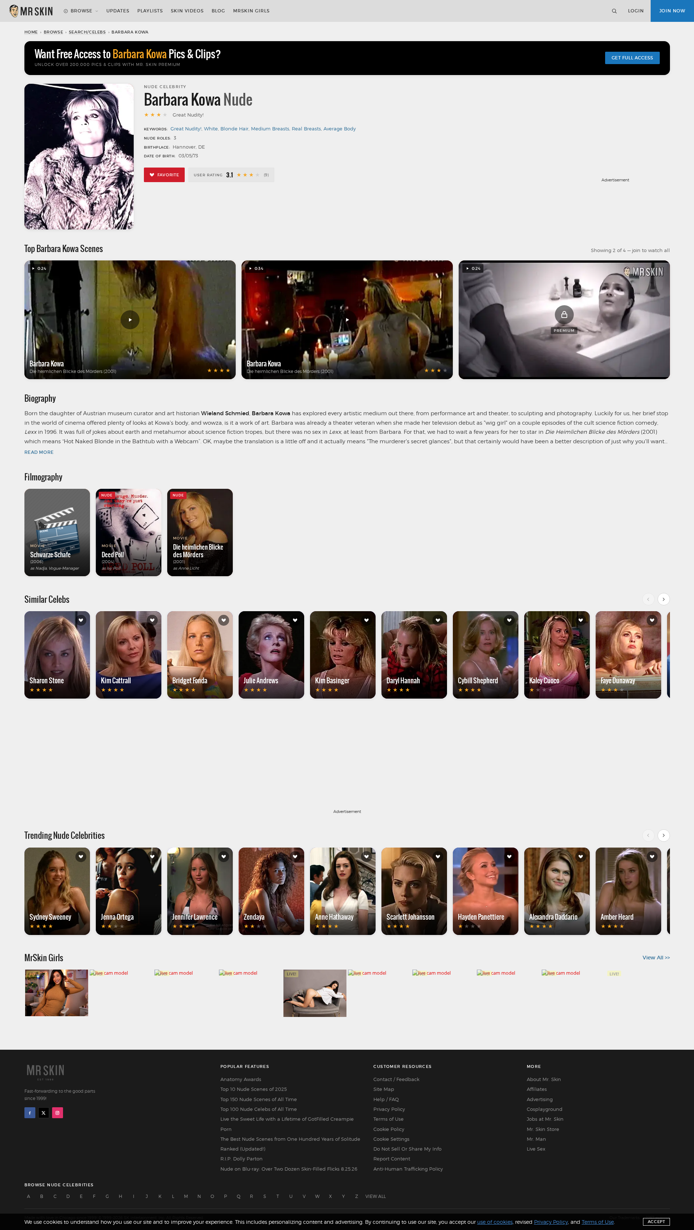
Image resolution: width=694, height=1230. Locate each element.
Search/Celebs (87, 32)
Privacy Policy (389, 1109)
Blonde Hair (234, 128)
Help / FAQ (386, 1099)
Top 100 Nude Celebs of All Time (258, 1109)
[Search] (614, 11)
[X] (43, 1112)
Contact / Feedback (396, 1079)
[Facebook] (29, 1112)
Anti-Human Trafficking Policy (408, 1169)
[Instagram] (57, 1112)
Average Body (340, 128)
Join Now (672, 10)
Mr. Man (536, 1139)
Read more (39, 452)
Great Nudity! (185, 128)
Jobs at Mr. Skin (545, 1119)
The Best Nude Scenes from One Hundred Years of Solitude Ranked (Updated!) (290, 1144)
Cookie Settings (391, 1139)
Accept (656, 1221)
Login (636, 10)
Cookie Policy (388, 1129)
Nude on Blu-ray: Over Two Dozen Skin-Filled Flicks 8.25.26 (288, 1169)
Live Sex (536, 1149)
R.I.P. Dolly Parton (241, 1159)
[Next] (664, 599)
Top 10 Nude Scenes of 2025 (253, 1089)
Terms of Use (388, 1119)
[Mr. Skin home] (30, 11)
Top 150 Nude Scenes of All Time (258, 1099)
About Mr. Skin (544, 1079)
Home (31, 32)
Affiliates (537, 1089)
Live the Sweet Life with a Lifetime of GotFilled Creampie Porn (287, 1124)
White (211, 128)
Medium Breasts (270, 128)
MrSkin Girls (251, 10)
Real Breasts (306, 128)
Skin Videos (187, 10)
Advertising (540, 1099)
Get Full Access (632, 57)
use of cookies (495, 1222)
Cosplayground (544, 1109)
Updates (117, 10)
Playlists (150, 10)
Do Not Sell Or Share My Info (407, 1149)
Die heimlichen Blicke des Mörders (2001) (73, 371)
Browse (82, 10)
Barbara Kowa (47, 363)
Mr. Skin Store (543, 1129)
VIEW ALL (375, 1196)
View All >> (656, 957)
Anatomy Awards (240, 1079)
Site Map (383, 1089)
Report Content (391, 1159)
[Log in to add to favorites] (80, 620)
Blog (218, 10)
